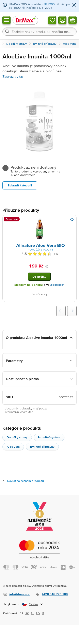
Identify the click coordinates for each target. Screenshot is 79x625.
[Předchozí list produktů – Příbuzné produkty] (61, 311)
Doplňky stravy (17, 437)
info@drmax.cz (19, 594)
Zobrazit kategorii (20, 185)
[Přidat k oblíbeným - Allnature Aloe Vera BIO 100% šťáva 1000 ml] (72, 220)
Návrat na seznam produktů (25, 480)
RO (38, 613)
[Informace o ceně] (47, 266)
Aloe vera (13, 446)
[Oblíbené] (52, 20)
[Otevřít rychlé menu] (6, 20)
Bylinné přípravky (42, 446)
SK (27, 613)
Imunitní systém (49, 437)
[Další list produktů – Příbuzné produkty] (72, 311)
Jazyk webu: (11, 604)
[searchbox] (39, 31)
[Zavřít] (74, 5)
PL (32, 613)
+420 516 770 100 (55, 594)
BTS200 (49, 4)
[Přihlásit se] (62, 20)
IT (43, 613)
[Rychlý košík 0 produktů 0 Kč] (72, 20)
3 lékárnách (57, 284)
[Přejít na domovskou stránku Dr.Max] (25, 20)
